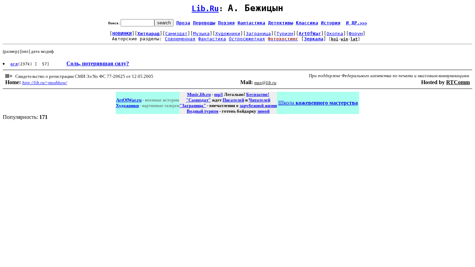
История (330, 22)
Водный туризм (202, 111)
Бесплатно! (257, 94)
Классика (307, 22)
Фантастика (251, 22)
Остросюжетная (247, 38)
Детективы (280, 22)
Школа (318, 103)
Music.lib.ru (199, 94)
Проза (183, 22)
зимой (263, 111)
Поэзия (226, 22)
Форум (356, 33)
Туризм (284, 33)
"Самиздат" (198, 100)
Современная (180, 38)
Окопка (335, 33)
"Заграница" (192, 105)
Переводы (204, 22)
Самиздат (176, 33)
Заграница (258, 33)
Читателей (259, 100)
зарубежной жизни (258, 105)
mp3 (218, 94)
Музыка (201, 33)
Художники (227, 33)
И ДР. (356, 22)
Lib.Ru (205, 8)
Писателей (233, 100)
